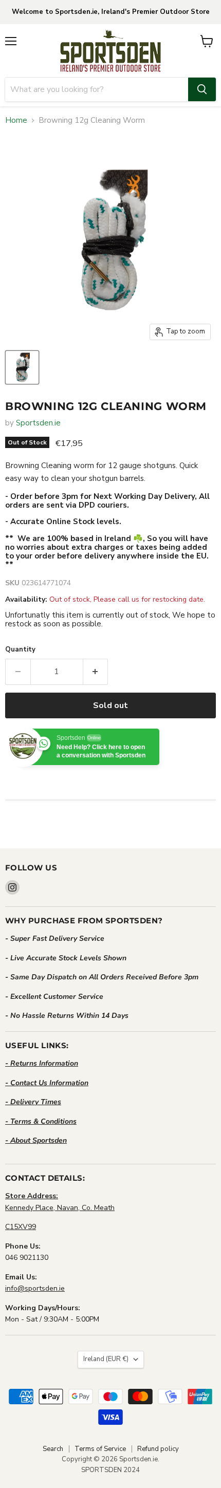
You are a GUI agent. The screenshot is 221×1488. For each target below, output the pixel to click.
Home (16, 120)
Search (53, 1449)
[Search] (202, 89)
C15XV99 (20, 1227)
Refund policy (158, 1449)
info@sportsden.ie (35, 1288)
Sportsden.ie (38, 423)
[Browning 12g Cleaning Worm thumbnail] (22, 367)
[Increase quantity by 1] (95, 671)
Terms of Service (100, 1449)
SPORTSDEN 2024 (110, 1470)
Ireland (105, 1359)
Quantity (20, 650)
